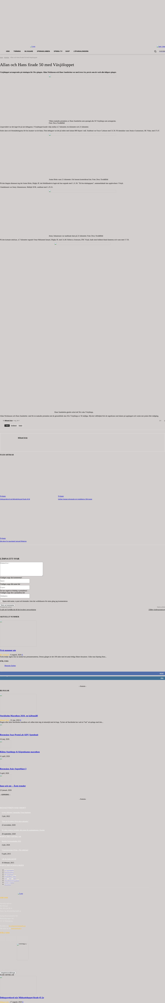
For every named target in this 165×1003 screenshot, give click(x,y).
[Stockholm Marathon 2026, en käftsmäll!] (18, 711)
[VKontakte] (25, 938)
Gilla (161, 673)
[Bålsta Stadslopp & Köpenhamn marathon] (5, 747)
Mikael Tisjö (4, 720)
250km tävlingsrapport (157, 610)
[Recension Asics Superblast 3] (5, 764)
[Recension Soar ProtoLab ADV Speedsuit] (5, 730)
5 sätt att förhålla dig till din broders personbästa (18, 610)
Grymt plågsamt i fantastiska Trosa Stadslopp (16, 812)
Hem (1, 57)
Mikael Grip (8, 420)
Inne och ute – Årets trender (13, 786)
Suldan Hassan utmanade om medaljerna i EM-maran (75, 499)
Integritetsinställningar (8, 973)
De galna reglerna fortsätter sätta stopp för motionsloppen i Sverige (23, 830)
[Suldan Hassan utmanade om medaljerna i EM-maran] (86, 477)
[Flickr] (13, 938)
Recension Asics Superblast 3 (13, 769)
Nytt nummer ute (8, 650)
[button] (155, 51)
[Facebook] (8, 938)
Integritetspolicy (16, 928)
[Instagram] (19, 938)
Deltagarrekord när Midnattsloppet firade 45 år (15, 499)
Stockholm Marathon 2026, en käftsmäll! (19, 716)
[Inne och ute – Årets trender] (5, 781)
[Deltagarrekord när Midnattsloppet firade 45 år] (28, 477)
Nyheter (6, 57)
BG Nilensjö (4, 655)
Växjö (20, 425)
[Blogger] (2, 938)
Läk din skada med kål (9, 859)
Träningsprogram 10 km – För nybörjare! (15, 850)
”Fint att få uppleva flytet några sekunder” (15, 821)
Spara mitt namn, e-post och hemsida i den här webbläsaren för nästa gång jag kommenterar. (35, 601)
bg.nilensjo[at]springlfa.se (17, 926)
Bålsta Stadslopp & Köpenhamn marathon (20, 752)
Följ (162, 678)
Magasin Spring (10, 666)
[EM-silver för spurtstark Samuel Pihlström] (28, 519)
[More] (37, 551)
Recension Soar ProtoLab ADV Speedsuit (19, 735)
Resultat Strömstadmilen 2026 (11, 841)
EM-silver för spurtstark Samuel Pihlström (13, 541)
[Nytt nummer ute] (18, 646)
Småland (13, 425)
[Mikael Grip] (1, 420)
